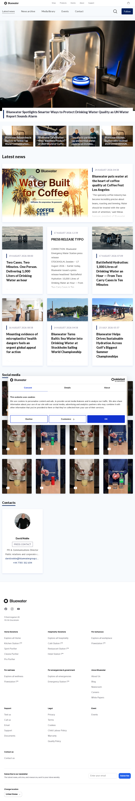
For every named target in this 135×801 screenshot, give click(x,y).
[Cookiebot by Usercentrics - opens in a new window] (113, 380)
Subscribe (124, 776)
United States (12, 794)
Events (73, 3)
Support (91, 3)
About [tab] (107, 387)
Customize (66, 419)
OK (106, 419)
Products (63, 3)
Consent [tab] (28, 387)
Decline (28, 419)
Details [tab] (67, 387)
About (82, 3)
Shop (54, 3)
